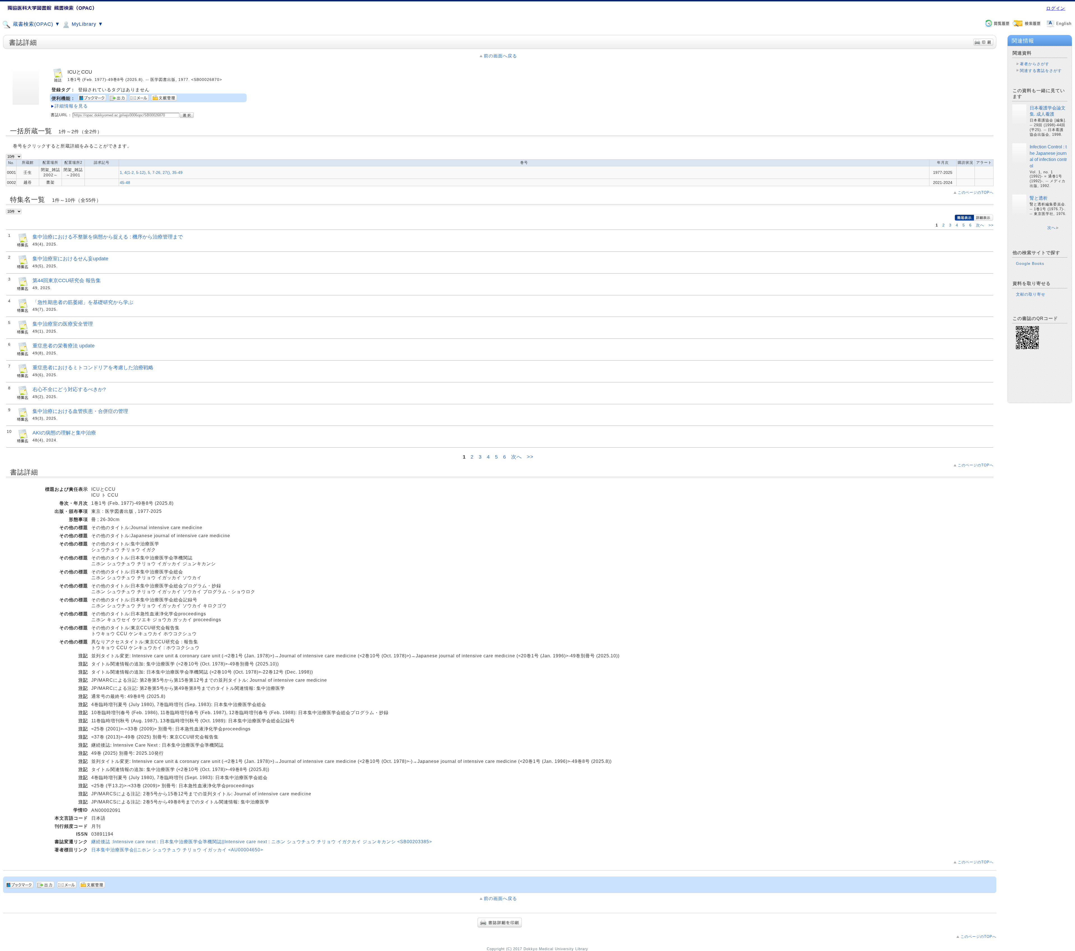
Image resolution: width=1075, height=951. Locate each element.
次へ (981, 225)
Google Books (1030, 263)
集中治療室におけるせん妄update (70, 258)
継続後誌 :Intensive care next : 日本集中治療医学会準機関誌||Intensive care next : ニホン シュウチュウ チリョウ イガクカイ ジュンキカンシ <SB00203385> (261, 841)
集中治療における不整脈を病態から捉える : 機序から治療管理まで (107, 237)
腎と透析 (1039, 198)
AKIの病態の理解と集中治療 (64, 433)
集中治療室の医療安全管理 (62, 324)
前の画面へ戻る (500, 55)
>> (991, 225)
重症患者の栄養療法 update (63, 346)
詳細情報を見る (71, 106)
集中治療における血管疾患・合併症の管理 (80, 411)
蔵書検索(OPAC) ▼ (35, 24)
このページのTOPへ (976, 192)
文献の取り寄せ (1030, 294)
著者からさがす (1034, 64)
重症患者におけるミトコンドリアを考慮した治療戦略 (92, 367)
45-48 (125, 182)
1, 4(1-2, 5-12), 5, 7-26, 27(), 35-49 (151, 172)
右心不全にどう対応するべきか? (69, 389)
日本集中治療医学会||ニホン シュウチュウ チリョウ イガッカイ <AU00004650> (177, 849)
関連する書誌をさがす (1041, 70)
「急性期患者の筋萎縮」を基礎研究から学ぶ (82, 302)
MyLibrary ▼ (86, 24)
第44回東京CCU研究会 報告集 (66, 280)
